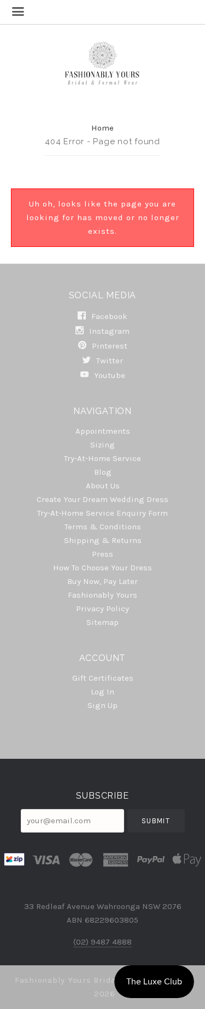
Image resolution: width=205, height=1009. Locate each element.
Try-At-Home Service (102, 458)
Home (102, 128)
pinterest (108, 346)
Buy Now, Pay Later (102, 581)
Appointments (102, 431)
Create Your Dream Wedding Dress (102, 499)
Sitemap (102, 622)
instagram (108, 331)
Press (102, 554)
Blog (103, 472)
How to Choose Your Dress (102, 568)
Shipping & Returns (103, 540)
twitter (108, 360)
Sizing (102, 445)
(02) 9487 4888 (102, 942)
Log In (102, 692)
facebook (108, 316)
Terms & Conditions (103, 527)
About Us (103, 486)
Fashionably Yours (102, 595)
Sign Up (102, 705)
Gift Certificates (102, 678)
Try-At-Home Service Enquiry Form (102, 513)
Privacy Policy (102, 608)
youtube (108, 375)
